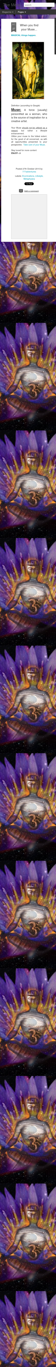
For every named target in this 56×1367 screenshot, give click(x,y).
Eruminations (28, 175)
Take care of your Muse (34, 144)
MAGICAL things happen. (23, 35)
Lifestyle (39, 175)
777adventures (29, 171)
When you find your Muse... (29, 27)
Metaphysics (29, 178)
